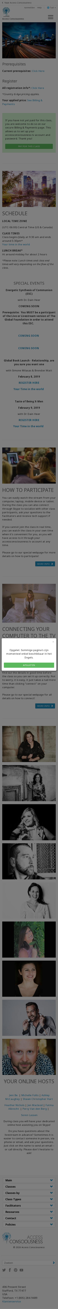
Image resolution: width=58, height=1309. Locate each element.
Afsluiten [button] (29, 665)
